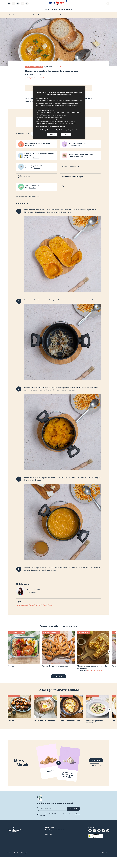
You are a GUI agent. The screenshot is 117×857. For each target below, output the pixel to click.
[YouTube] (22, 3)
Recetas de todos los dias (28, 15)
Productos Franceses (65, 9)
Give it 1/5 (54, 67)
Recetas (54, 9)
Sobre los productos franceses (54, 830)
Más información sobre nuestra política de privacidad (50, 126)
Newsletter (48, 834)
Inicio (9, 15)
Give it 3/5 (57, 67)
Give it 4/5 (59, 67)
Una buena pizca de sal (70, 167)
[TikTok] (27, 3)
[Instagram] (13, 3)
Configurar (52, 134)
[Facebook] (9, 3)
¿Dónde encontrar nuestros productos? (29, 196)
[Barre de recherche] (107, 3)
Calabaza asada (24, 176)
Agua (64, 186)
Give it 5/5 (60, 67)
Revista (47, 9)
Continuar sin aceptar (78, 87)
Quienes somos (49, 827)
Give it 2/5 (56, 67)
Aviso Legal (24, 853)
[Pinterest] (18, 3)
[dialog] (59, 112)
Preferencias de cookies (13, 853)
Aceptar (66, 134)
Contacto (48, 832)
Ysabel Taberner (31, 74)
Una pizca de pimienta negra (72, 177)
